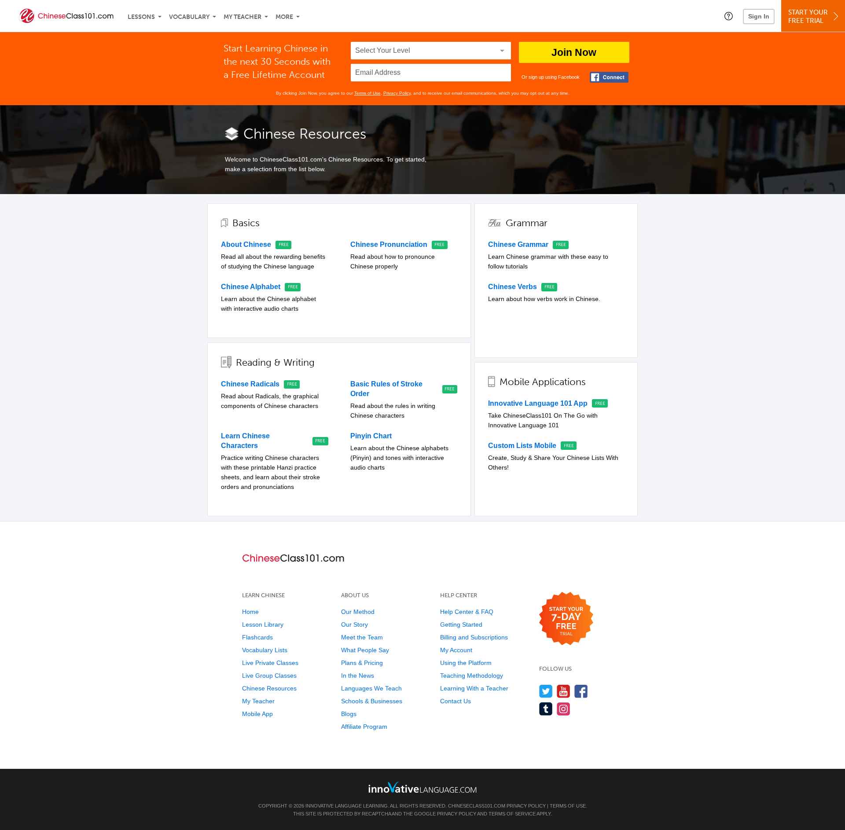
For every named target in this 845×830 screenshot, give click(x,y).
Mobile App (257, 713)
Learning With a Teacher (474, 688)
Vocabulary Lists (264, 650)
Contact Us (455, 701)
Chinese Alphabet (250, 286)
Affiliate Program (364, 726)
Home (250, 611)
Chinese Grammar (518, 244)
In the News (357, 675)
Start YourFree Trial (808, 16)
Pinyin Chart (371, 436)
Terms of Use (367, 93)
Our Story (354, 624)
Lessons (141, 17)
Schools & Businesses (371, 701)
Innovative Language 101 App (538, 403)
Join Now (573, 52)
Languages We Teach (371, 688)
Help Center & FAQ (466, 611)
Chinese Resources (269, 688)
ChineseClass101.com (476, 805)
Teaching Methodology (471, 675)
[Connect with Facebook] (609, 77)
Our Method (358, 611)
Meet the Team (362, 637)
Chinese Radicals (250, 384)
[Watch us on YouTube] (563, 691)
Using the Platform (466, 662)
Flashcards (257, 637)
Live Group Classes (269, 675)
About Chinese (246, 244)
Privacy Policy (397, 93)
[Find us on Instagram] (563, 709)
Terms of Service (512, 813)
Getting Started (461, 624)
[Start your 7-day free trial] (566, 619)
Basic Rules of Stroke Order (386, 388)
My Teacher (242, 17)
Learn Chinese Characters (245, 440)
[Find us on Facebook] (581, 691)
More (284, 17)
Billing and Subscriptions (474, 637)
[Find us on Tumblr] (546, 709)
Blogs (348, 713)
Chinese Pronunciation (388, 244)
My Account (456, 650)
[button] (728, 16)
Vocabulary (189, 17)
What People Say (365, 650)
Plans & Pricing (362, 662)
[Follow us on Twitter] (546, 691)
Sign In (758, 16)
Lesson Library (262, 624)
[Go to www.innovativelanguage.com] (422, 787)
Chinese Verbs (512, 286)
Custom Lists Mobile (522, 445)
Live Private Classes (270, 662)
